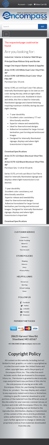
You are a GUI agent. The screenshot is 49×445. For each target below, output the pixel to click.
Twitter (26, 306)
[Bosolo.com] (24, 15)
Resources (24, 282)
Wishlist (24, 247)
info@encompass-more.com (30, 344)
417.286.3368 (14, 344)
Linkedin (25, 309)
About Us (24, 243)
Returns (24, 264)
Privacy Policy (24, 270)
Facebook (26, 302)
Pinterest (26, 315)
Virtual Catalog (24, 288)
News (24, 291)
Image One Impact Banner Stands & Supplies (24, 65)
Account (21, 4)
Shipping (24, 261)
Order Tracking (24, 240)
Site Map (24, 285)
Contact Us (24, 237)
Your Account (24, 250)
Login (30, 4)
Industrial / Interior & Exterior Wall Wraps (23, 57)
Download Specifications (16, 151)
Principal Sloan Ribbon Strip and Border (22, 61)
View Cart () (41, 4)
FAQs (25, 267)
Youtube (26, 312)
